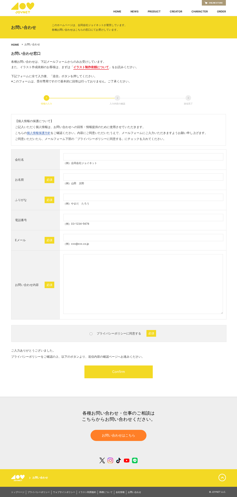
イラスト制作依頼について (91, 67)
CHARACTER (199, 11)
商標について (106, 492)
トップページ (17, 492)
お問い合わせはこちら (118, 435)
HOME (117, 11)
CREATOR (176, 11)
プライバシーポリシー (39, 492)
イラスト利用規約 (87, 492)
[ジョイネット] (18, 478)
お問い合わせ (40, 477)
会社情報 (120, 492)
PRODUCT (154, 11)
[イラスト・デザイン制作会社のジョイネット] (29, 8)
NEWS (134, 11)
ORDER (221, 11)
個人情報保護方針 (39, 133)
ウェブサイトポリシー (64, 492)
